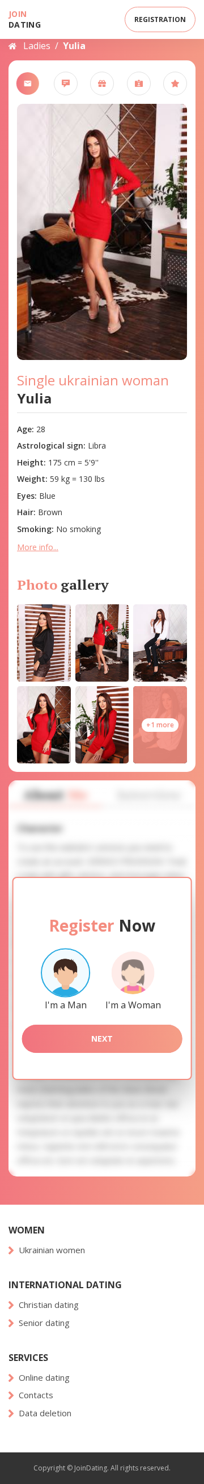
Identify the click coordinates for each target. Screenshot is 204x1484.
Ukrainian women (52, 1250)
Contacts (36, 1395)
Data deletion (45, 1413)
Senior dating (44, 1323)
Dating (24, 19)
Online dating (44, 1377)
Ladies (36, 45)
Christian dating (49, 1304)
